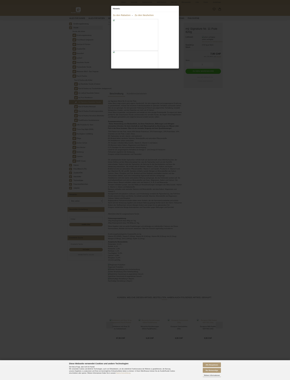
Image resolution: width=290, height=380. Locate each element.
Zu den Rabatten (121, 15)
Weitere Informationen (212, 375)
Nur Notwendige (212, 370)
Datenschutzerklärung (123, 373)
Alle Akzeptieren (212, 365)
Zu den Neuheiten (144, 15)
